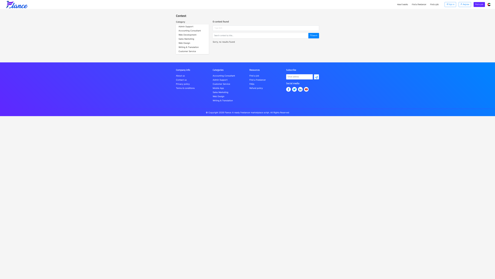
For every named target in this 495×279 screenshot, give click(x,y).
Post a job (479, 4)
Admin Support (186, 26)
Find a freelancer (419, 4)
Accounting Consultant (190, 30)
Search (314, 36)
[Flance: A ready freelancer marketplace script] (17, 4)
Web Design (184, 43)
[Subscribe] (316, 76)
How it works (402, 4)
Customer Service (187, 51)
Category (180, 22)
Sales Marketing (186, 39)
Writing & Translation (189, 47)
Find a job (434, 4)
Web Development (187, 34)
